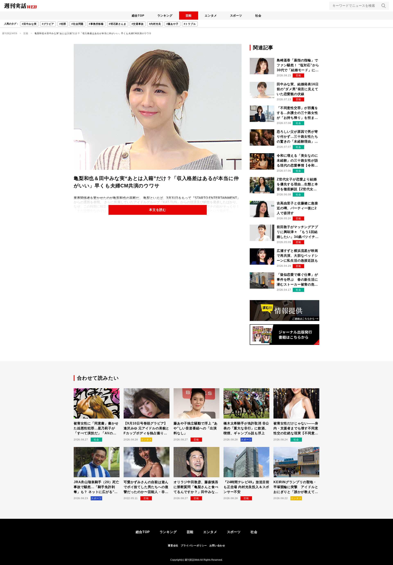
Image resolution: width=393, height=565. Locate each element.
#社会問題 (77, 24)
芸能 (189, 15)
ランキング (165, 15)
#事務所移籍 (96, 24)
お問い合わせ (217, 545)
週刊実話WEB (9, 33)
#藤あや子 (172, 24)
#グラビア (48, 24)
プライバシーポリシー (194, 545)
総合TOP (138, 15)
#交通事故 (138, 24)
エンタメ (211, 15)
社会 (258, 15)
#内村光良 (155, 24)
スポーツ (236, 15)
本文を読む (157, 210)
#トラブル (190, 24)
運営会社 (173, 545)
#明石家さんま (117, 24)
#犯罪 (62, 24)
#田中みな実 (29, 24)
